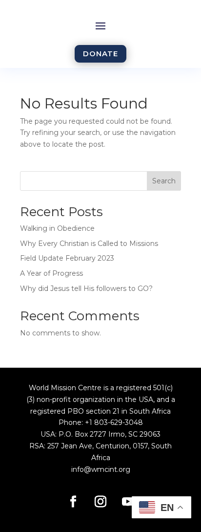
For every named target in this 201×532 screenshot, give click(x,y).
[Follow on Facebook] (73, 501)
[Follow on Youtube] (128, 501)
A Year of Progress (51, 273)
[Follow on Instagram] (100, 501)
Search (164, 181)
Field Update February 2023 (67, 258)
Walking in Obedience (57, 228)
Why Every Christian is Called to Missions (89, 243)
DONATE (100, 53)
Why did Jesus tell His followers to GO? (86, 288)
